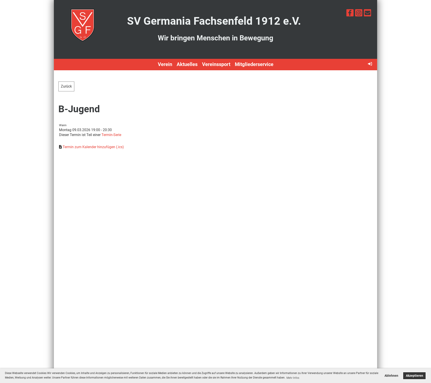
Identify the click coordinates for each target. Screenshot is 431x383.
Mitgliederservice (254, 64)
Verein (165, 64)
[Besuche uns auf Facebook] (350, 14)
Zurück (66, 86)
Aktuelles (187, 64)
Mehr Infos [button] (292, 377)
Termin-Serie (111, 135)
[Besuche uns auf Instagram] (358, 14)
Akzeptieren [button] (414, 376)
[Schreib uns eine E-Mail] (367, 14)
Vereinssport (216, 64)
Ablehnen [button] (391, 376)
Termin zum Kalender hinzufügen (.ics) (93, 147)
